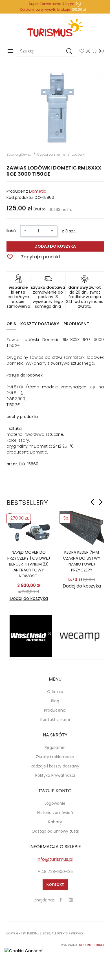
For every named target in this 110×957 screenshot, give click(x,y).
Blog (55, 701)
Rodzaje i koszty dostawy (55, 766)
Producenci (55, 710)
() (88, 51)
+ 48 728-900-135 (55, 871)
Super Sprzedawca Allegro (51, 3)
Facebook (60, 900)
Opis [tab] (11, 324)
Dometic (37, 191)
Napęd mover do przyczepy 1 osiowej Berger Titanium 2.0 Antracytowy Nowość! (28, 564)
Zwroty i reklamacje (55, 757)
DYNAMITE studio (91, 945)
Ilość (11, 231)
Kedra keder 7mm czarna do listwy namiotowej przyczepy (81, 561)
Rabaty (55, 822)
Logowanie (55, 803)
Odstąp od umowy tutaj (55, 831)
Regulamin (55, 747)
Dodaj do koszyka (55, 246)
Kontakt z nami (55, 719)
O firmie (55, 691)
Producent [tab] (76, 324)
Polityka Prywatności (55, 775)
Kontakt (55, 884)
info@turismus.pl (55, 859)
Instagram (71, 900)
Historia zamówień (55, 812)
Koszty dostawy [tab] (39, 324)
